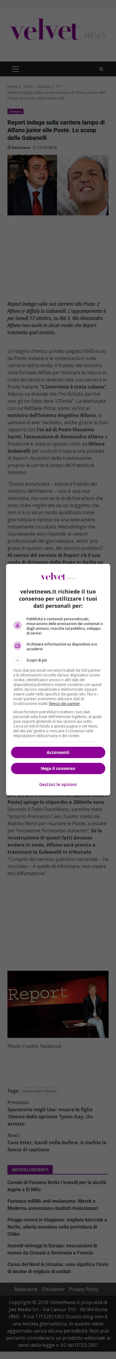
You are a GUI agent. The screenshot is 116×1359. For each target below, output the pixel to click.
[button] (58, 660)
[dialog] (58, 679)
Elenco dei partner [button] (64, 703)
